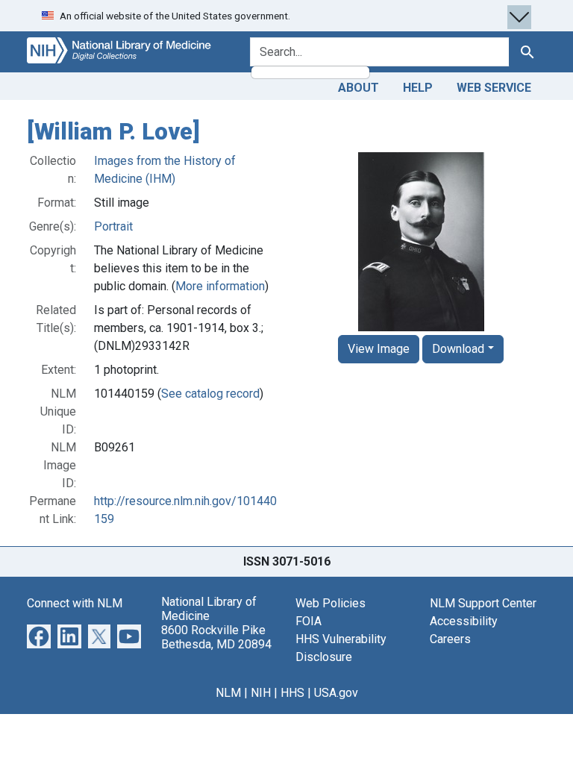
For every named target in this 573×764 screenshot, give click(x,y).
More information (220, 286)
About (358, 88)
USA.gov (336, 693)
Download (458, 349)
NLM (228, 693)
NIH (261, 693)
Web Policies (330, 603)
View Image (379, 349)
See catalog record (210, 393)
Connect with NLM (74, 603)
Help (418, 88)
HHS (292, 693)
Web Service (494, 88)
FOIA (308, 621)
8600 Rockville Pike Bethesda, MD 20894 (216, 637)
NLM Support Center (483, 603)
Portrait (113, 226)
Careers (450, 639)
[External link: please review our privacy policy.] (39, 635)
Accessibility (464, 621)
